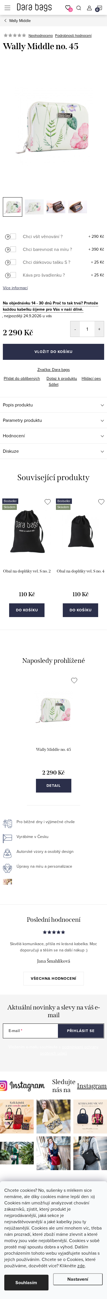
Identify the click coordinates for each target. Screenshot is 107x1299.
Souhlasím (26, 1282)
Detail (54, 785)
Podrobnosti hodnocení (73, 35)
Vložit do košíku (53, 351)
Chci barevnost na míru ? (47, 249)
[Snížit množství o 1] (75, 329)
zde (81, 1265)
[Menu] (7, 7)
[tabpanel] (27, 561)
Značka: (53, 369)
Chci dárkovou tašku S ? (46, 262)
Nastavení (77, 1279)
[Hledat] (79, 7)
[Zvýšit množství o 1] (99, 329)
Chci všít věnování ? (42, 236)
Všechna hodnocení (53, 978)
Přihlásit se (81, 1030)
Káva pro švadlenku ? (44, 275)
